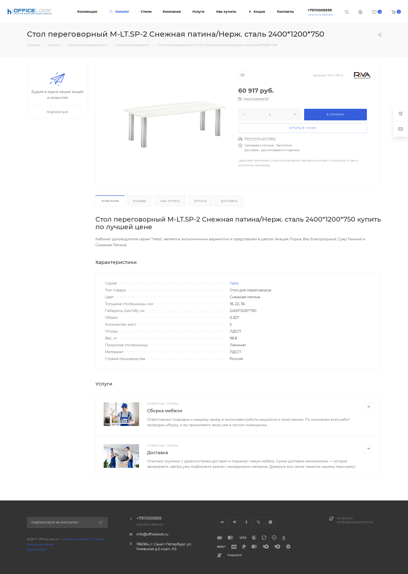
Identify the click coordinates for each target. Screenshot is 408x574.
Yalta (234, 283)
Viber (258, 522)
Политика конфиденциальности (355, 520)
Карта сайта (36, 549)
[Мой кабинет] (360, 13)
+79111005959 (319, 10)
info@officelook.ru (152, 534)
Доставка (229, 201)
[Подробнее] (368, 406)
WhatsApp (270, 522)
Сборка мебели (164, 410)
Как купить (170, 201)
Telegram (234, 522)
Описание (110, 201)
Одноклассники (246, 522)
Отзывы (139, 201)
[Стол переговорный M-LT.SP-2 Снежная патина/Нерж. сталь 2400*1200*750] (175, 123)
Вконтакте (222, 522)
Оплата (200, 201)
